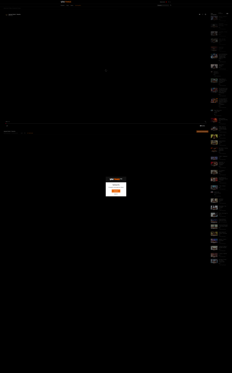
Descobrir (116, 190)
